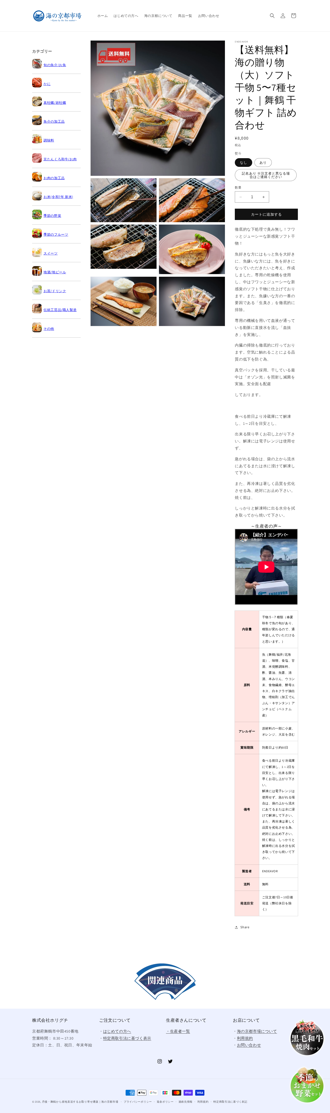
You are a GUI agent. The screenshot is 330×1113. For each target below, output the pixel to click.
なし (243, 162)
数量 (238, 187)
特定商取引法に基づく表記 (230, 1101)
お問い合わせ (249, 1045)
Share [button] (244, 927)
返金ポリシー (165, 1101)
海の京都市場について (257, 1031)
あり (263, 162)
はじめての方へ (117, 1031)
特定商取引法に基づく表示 (127, 1038)
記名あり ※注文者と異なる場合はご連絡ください (266, 175)
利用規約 (245, 1038)
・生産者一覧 (178, 1031)
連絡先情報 (186, 1101)
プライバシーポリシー (138, 1101)
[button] (272, 15)
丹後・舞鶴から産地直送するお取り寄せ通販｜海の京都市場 (80, 1101)
